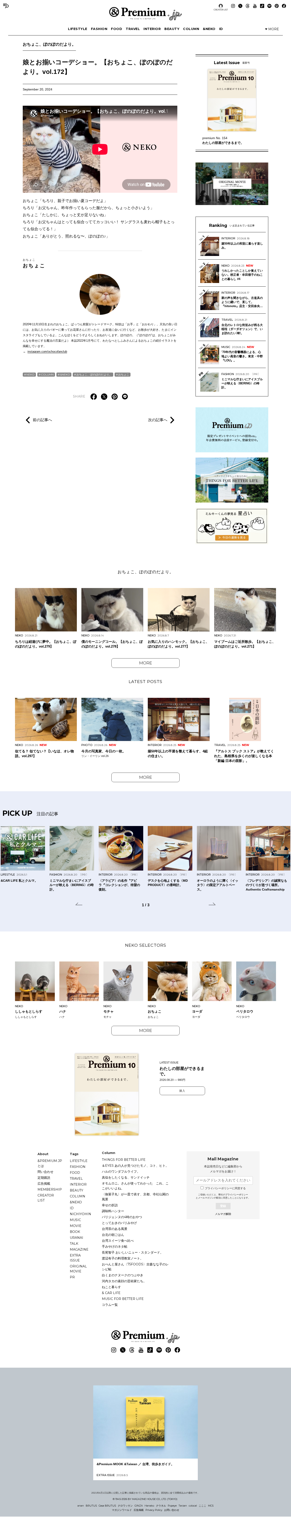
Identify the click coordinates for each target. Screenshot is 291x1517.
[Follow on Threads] (247, 6)
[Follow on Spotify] (269, 6)
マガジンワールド (122, 1510)
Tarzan (182, 1505)
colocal (193, 1505)
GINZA (139, 1505)
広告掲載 (44, 1184)
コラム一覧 (110, 1305)
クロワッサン (125, 1505)
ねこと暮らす (111, 1287)
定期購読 (44, 1178)
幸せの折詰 (110, 1205)
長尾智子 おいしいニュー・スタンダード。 (132, 1252)
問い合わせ (45, 1172)
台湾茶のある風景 (114, 1229)
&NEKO (209, 29)
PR (72, 1277)
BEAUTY (171, 29)
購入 (182, 1090)
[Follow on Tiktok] (262, 6)
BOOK (75, 1232)
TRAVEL (133, 29)
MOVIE (75, 1226)
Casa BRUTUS (107, 1505)
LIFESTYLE (77, 29)
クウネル (161, 1505)
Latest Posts (145, 681)
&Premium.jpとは (50, 1163)
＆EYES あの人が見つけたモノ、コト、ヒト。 (135, 1166)
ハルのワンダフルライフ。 (121, 1171)
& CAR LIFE (111, 1293)
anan (81, 1505)
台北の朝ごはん (113, 1235)
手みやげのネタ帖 (114, 1246)
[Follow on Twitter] (240, 6)
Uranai (76, 1238)
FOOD (116, 29)
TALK (74, 1244)
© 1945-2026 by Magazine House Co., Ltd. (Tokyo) (145, 1499)
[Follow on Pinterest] (276, 6)
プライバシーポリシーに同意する (225, 1188)
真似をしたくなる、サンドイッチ (126, 1177)
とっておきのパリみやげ (119, 1223)
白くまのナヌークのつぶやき (122, 1275)
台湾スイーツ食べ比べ (118, 1241)
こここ (202, 1505)
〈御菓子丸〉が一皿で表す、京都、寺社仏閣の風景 (135, 1196)
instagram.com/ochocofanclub (47, 351)
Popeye (172, 1505)
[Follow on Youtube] (254, 6)
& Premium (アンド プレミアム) (145, 13)
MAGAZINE (79, 1249)
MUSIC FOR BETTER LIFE (123, 1299)
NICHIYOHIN (80, 1214)
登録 (223, 1206)
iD (221, 29)
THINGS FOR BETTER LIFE (124, 1160)
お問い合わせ (171, 1510)
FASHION (99, 29)
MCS (210, 1505)
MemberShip (50, 1189)
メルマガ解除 (223, 1214)
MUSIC (75, 1220)
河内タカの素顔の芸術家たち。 (124, 1281)
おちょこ (34, 263)
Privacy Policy (154, 1510)
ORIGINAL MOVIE (78, 1268)
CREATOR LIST (221, 9)
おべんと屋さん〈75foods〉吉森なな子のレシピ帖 (135, 1266)
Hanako (149, 1505)
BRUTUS (91, 1505)
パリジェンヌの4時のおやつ (122, 1217)
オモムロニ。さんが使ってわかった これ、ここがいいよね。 (135, 1185)
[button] (79, 905)
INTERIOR (152, 29)
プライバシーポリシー (236, 1194)
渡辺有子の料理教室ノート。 (122, 1258)
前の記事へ (42, 420)
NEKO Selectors (145, 945)
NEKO (30, 374)
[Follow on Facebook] (284, 6)
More (145, 663)
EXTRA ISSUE (75, 1257)
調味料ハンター (113, 1211)
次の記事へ (157, 420)
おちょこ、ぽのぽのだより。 (49, 44)
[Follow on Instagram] (233, 6)
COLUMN (191, 29)
